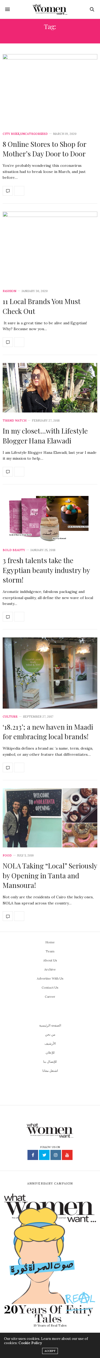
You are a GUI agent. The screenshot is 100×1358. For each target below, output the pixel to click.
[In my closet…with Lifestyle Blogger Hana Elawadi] (50, 388)
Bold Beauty (14, 550)
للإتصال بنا (50, 1062)
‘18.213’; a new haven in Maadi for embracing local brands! (48, 731)
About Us (50, 960)
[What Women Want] (50, 9)
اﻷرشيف (50, 1043)
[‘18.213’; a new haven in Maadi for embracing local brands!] (50, 672)
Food (7, 855)
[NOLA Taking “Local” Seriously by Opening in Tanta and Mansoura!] (50, 817)
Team (50, 951)
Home (50, 942)
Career (50, 997)
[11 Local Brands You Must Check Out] (50, 247)
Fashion (9, 291)
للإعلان (50, 1052)
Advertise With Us (50, 978)
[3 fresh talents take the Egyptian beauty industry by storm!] (50, 517)
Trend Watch (14, 420)
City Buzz (11, 133)
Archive (50, 969)
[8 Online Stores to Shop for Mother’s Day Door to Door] (50, 90)
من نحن (50, 1034)
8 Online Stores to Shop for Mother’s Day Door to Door (44, 148)
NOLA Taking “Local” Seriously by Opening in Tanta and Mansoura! (50, 875)
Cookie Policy (30, 1343)
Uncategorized (34, 133)
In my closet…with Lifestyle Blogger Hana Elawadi (45, 435)
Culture (10, 716)
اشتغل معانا (50, 1071)
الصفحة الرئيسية (50, 1025)
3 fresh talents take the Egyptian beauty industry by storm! (46, 570)
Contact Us (50, 987)
